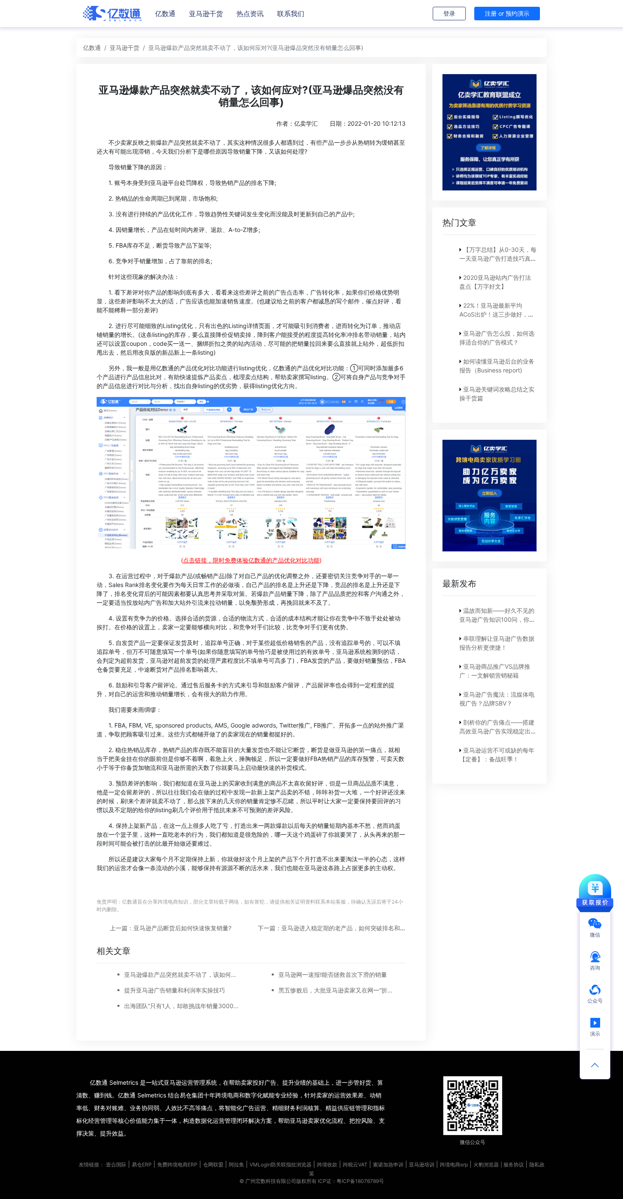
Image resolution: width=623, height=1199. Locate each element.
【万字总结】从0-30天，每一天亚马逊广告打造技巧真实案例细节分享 (498, 258)
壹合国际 (116, 1164)
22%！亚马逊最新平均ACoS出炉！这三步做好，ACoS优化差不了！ (493, 314)
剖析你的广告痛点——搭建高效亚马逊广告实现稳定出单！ (496, 731)
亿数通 (165, 13)
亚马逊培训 (421, 1164)
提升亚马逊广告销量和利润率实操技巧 (174, 990)
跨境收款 (327, 1164)
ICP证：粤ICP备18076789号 (351, 1181)
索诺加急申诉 (388, 1164)
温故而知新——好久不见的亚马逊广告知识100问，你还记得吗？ (497, 619)
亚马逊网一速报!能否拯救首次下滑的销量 (332, 974)
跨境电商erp (454, 1164)
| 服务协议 (512, 1164)
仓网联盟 (213, 1164)
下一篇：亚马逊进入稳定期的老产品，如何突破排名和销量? (336, 928)
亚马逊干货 (206, 13)
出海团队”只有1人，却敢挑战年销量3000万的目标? (182, 1005)
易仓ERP (142, 1164)
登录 (449, 13)
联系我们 (290, 13)
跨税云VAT (355, 1164)
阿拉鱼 (236, 1164)
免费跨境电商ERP (177, 1164)
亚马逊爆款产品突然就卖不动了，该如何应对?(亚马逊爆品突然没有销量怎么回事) (182, 974)
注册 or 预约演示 (507, 13)
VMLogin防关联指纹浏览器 (281, 1164)
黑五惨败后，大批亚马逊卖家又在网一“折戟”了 (336, 990)
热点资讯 (250, 13)
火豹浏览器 (486, 1164)
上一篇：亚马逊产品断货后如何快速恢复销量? (170, 928)
